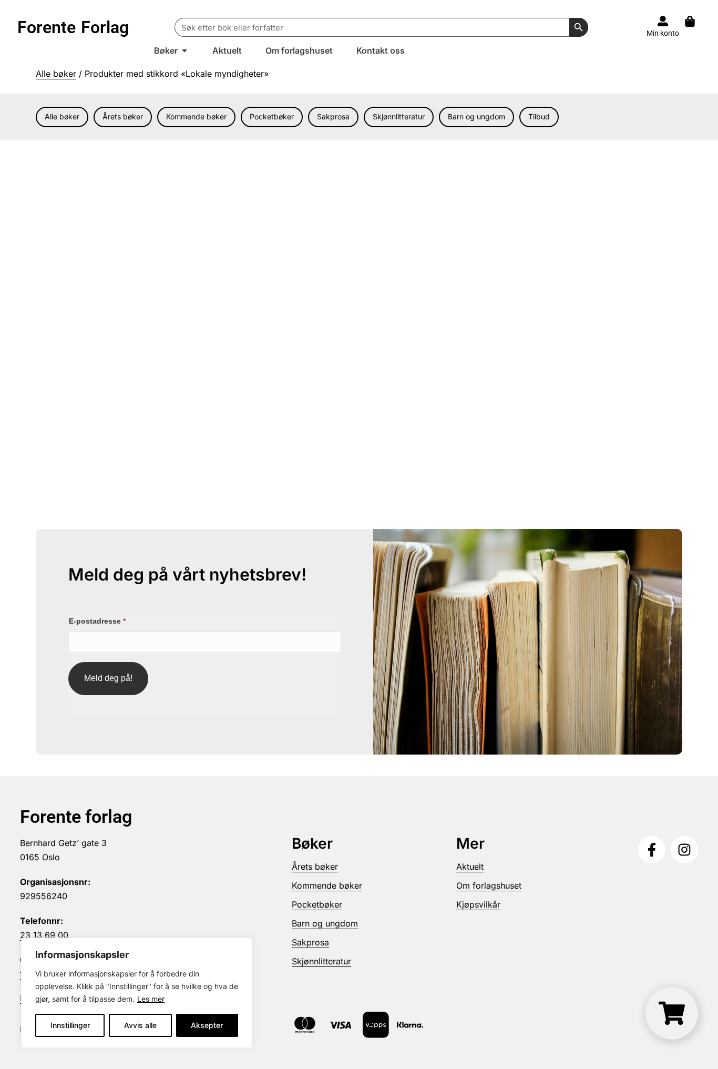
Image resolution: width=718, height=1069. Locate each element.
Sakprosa (333, 116)
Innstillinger (70, 1025)
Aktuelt (470, 866)
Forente (73, 27)
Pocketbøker (272, 116)
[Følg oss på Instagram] (684, 849)
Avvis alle (140, 1025)
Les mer (151, 998)
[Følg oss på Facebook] (651, 849)
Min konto (663, 33)
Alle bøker (56, 73)
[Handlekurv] (695, 21)
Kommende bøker (196, 116)
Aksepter (207, 1025)
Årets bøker (122, 116)
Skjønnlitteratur (399, 116)
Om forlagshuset (488, 885)
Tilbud (539, 116)
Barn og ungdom (476, 116)
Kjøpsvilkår (478, 904)
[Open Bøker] (184, 50)
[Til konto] (663, 21)
